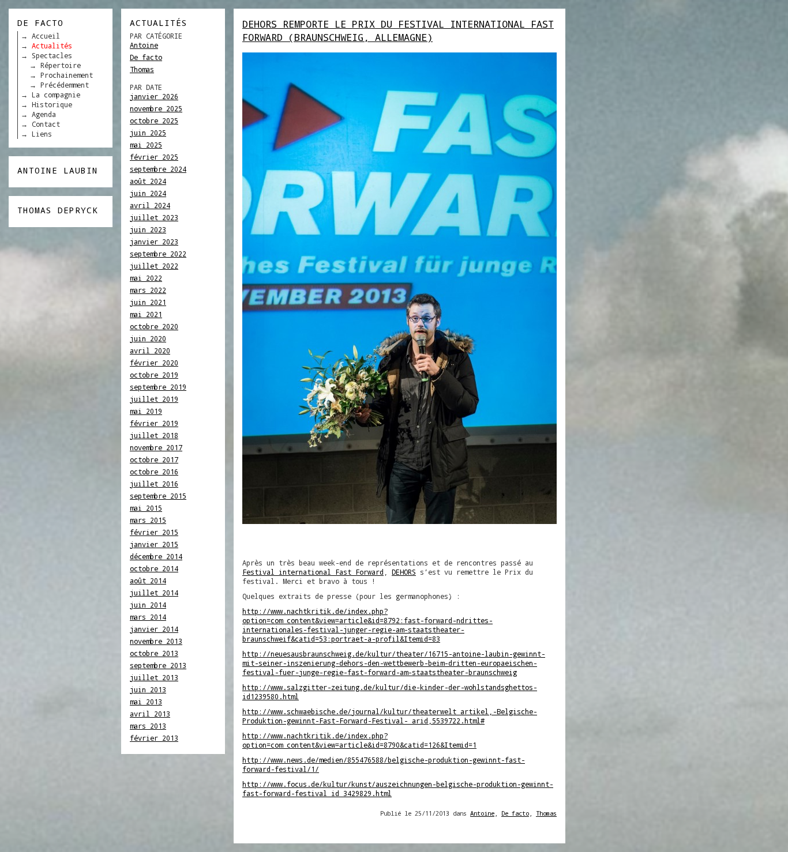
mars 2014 (148, 616)
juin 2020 (148, 338)
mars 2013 (148, 725)
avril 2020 (150, 350)
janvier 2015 (154, 544)
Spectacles (52, 55)
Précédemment (64, 84)
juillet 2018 (154, 435)
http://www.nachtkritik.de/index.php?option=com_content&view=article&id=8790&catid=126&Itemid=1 (359, 740)
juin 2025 (148, 132)
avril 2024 (150, 205)
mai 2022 (146, 277)
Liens (42, 133)
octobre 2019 (154, 374)
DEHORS (404, 571)
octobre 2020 (154, 326)
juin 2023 (148, 229)
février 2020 (154, 362)
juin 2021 (148, 302)
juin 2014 (148, 604)
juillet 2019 (154, 399)
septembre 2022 (158, 253)
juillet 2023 (154, 217)
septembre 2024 (158, 169)
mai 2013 (146, 701)
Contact (46, 124)
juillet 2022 (154, 265)
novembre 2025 (156, 108)
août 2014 (148, 580)
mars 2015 (148, 520)
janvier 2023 (154, 241)
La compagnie (56, 94)
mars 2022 (148, 290)
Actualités (52, 45)
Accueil (46, 35)
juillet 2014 (154, 592)
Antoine (144, 45)
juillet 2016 (154, 483)
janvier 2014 (154, 629)
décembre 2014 (156, 556)
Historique (52, 104)
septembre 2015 (158, 495)
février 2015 (154, 532)
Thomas (142, 69)
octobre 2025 (154, 120)
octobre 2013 (154, 653)
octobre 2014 (154, 568)
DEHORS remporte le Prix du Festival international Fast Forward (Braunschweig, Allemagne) (398, 30)
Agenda (44, 114)
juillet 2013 (154, 677)
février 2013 (154, 737)
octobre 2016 (154, 471)
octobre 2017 (154, 459)
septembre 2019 (158, 386)
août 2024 (148, 181)
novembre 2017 (156, 447)
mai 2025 (146, 144)
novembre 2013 (156, 641)
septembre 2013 (158, 665)
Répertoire (60, 65)
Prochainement (66, 75)
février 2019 (154, 423)
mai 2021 (146, 314)
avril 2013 (150, 713)
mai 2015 (146, 507)
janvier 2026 (154, 96)
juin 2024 (148, 193)
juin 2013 (148, 689)
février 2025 (154, 156)
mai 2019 (146, 411)
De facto (146, 57)
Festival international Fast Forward (313, 571)
